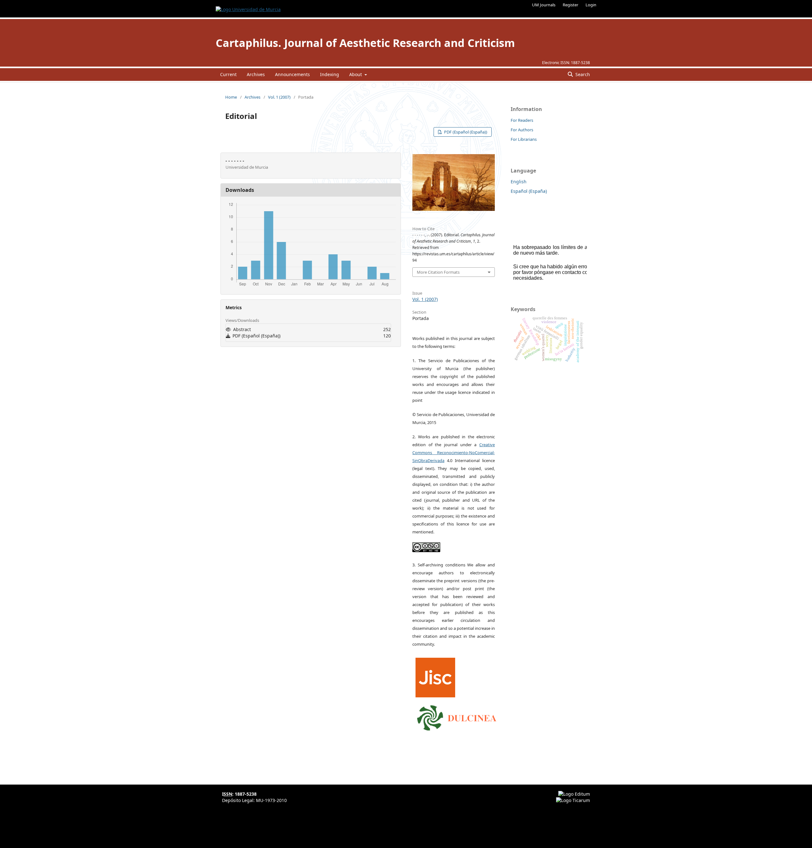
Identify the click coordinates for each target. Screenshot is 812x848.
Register (570, 5)
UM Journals (543, 5)
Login (591, 5)
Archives (256, 74)
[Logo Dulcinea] (456, 716)
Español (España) (529, 191)
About (356, 74)
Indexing (329, 74)
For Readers (522, 120)
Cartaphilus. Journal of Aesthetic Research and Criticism (365, 43)
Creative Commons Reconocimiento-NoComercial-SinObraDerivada (453, 452)
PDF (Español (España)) (465, 132)
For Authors (522, 130)
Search (582, 74)
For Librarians (524, 139)
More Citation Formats (438, 272)
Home (231, 97)
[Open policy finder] (435, 676)
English (519, 182)
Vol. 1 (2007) (279, 97)
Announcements (292, 74)
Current (228, 74)
